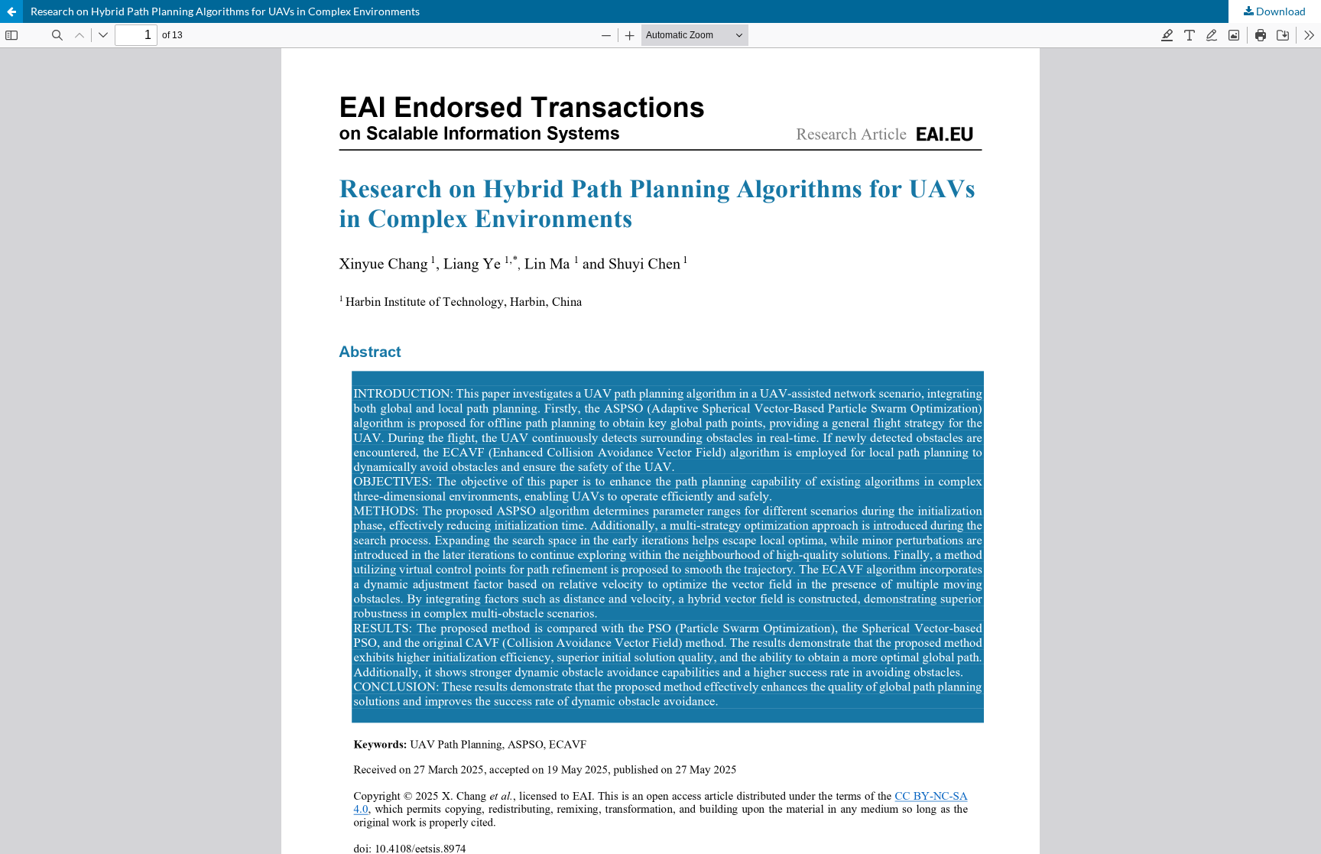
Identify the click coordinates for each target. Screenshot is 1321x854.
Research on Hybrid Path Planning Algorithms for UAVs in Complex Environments (225, 11)
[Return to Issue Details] (11, 11)
